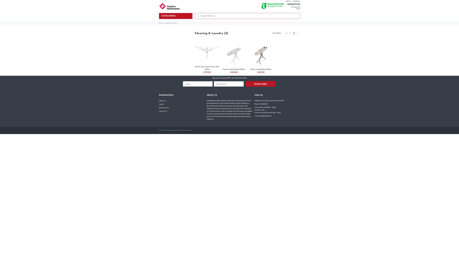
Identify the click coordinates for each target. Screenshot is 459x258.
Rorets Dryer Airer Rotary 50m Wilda (207, 68)
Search (161, 104)
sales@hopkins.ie (266, 116)
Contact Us (163, 111)
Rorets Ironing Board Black (260, 69)
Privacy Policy (164, 107)
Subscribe (260, 84)
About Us (162, 100)
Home (161, 23)
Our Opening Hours (295, 8)
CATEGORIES (168, 16)
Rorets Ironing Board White (234, 69)
